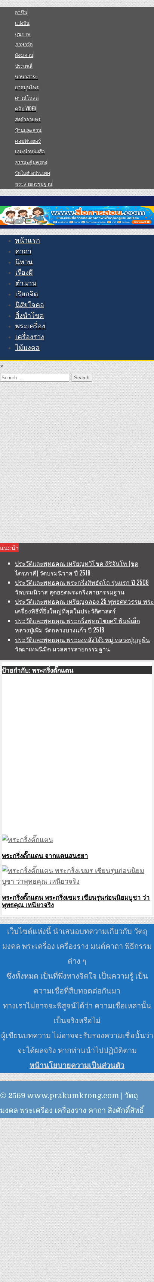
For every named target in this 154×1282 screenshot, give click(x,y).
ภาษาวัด (24, 44)
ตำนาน (25, 283)
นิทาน (24, 262)
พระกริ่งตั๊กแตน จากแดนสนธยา (45, 855)
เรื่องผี (24, 272)
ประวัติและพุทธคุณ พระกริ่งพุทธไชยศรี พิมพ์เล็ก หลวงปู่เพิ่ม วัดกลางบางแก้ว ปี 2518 (77, 625)
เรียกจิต (26, 294)
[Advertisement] (77, 462)
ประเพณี (24, 65)
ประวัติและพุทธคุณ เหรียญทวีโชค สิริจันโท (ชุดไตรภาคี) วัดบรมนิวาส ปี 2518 (76, 568)
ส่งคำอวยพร (28, 119)
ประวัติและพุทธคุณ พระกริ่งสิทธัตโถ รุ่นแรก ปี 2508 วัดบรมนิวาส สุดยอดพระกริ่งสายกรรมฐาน (82, 587)
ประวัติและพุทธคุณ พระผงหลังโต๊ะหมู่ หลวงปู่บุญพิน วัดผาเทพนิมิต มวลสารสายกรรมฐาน (82, 644)
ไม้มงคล (27, 347)
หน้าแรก (27, 240)
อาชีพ (21, 12)
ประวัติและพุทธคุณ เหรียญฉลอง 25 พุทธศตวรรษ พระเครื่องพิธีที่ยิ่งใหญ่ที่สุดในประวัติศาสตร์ (84, 606)
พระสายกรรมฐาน (33, 183)
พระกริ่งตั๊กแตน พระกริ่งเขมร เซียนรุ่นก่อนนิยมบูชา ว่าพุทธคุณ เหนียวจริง (76, 901)
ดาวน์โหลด (26, 97)
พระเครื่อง (30, 326)
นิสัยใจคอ (29, 305)
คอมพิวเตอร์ (28, 140)
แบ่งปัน (22, 22)
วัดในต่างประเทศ (32, 172)
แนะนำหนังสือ (30, 151)
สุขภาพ (23, 33)
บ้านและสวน (28, 130)
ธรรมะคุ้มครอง (31, 162)
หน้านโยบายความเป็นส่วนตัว (77, 1065)
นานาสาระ (26, 76)
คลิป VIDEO (25, 108)
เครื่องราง (29, 337)
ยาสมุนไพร (27, 87)
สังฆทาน (24, 54)
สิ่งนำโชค (29, 315)
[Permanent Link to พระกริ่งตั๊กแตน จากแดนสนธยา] (27, 839)
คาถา (23, 251)
